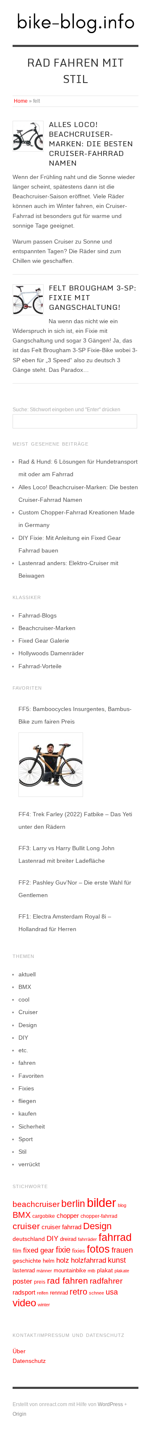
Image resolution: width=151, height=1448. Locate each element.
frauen (122, 1250)
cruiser (26, 1226)
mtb (91, 1270)
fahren (27, 1062)
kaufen (27, 1113)
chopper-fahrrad (99, 1216)
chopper (68, 1215)
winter (44, 1304)
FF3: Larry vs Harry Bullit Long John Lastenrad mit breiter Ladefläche (66, 854)
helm (49, 1261)
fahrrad (115, 1237)
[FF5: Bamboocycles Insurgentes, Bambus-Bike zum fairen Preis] (50, 764)
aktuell (27, 974)
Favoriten (31, 1075)
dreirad (68, 1239)
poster (22, 1281)
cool (23, 999)
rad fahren (67, 1281)
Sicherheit (31, 1126)
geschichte (27, 1260)
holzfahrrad (88, 1260)
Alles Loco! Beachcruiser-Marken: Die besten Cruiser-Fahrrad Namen (91, 143)
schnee (96, 1292)
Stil (22, 1151)
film (17, 1251)
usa (112, 1292)
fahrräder (87, 1239)
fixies (78, 1251)
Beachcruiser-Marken (47, 628)
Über (19, 1351)
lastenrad (24, 1270)
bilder (101, 1202)
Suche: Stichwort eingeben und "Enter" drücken (66, 410)
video (24, 1302)
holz (62, 1260)
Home (21, 101)
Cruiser (28, 1012)
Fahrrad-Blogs (37, 615)
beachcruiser (36, 1204)
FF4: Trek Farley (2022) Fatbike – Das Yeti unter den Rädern (75, 820)
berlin (73, 1203)
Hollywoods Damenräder (51, 653)
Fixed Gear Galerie (43, 640)
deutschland (29, 1238)
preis (39, 1282)
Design (27, 1025)
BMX (24, 986)
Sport (25, 1139)
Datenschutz (29, 1360)
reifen (42, 1292)
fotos (98, 1249)
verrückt (29, 1164)
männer (44, 1270)
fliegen (27, 1101)
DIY (23, 1037)
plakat (105, 1270)
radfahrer (106, 1281)
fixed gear (38, 1250)
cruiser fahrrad (61, 1227)
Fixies (26, 1088)
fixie (63, 1249)
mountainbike (70, 1271)
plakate (122, 1270)
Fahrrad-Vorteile (40, 666)
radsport (24, 1292)
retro (78, 1291)
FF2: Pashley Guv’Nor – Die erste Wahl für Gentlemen (74, 888)
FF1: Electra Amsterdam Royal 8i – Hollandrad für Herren (64, 922)
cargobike (43, 1216)
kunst (117, 1260)
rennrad (59, 1293)
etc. (23, 1050)
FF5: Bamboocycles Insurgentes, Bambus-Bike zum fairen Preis (75, 715)
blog (122, 1205)
